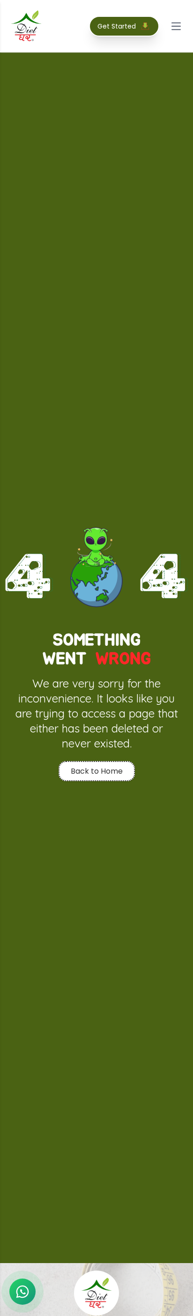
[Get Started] (145, 26)
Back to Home (97, 771)
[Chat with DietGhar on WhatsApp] (22, 1292)
